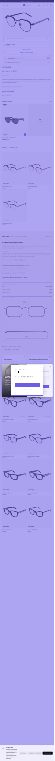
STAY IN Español (27, 389)
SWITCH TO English (26, 385)
